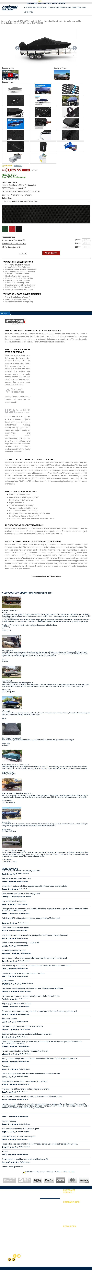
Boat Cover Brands (68, 1241)
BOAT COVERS (28, 7)
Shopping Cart (67, 1198)
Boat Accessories (68, 1247)
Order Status (67, 1196)
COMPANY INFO (71, 1202)
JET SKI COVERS (28, 12)
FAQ (64, 1235)
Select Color (7, 198)
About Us (66, 1205)
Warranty (66, 1214)
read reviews (18, 166)
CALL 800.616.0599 (65, 1)
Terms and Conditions (69, 1223)
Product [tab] (5, 313)
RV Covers (62, 1260)
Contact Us (66, 1217)
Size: (4, 195)
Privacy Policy (67, 1220)
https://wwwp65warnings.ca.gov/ (65, 1171)
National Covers (52, 1256)
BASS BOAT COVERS (65, 7)
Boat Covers (60, 1256)
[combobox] (46, 201)
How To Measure (68, 1238)
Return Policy (67, 1211)
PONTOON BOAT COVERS (39, 7)
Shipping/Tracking (68, 1208)
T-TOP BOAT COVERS (53, 7)
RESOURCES (69, 1226)
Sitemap (65, 1230)
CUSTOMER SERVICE (69, 1191)
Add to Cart (51, 253)
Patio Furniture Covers (56, 1258)
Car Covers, (57, 1260)
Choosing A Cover (68, 1244)
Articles (65, 1232)
